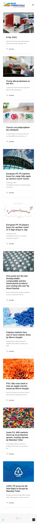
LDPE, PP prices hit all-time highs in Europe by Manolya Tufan (17, 488)
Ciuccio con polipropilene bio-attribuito (18, 128)
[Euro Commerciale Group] (14, 4)
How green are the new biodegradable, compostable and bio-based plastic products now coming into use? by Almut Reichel (17, 282)
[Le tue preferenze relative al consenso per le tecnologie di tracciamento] (3, 520)
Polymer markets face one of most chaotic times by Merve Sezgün (18, 335)
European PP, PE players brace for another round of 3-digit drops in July (17, 227)
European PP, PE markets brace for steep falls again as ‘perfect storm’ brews (18, 176)
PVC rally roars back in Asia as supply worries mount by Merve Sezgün (17, 386)
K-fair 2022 (11, 37)
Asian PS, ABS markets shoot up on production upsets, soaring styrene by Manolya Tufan (17, 436)
